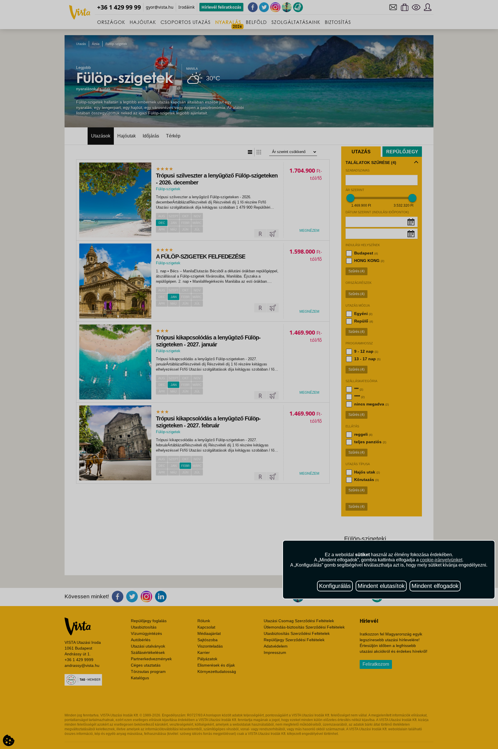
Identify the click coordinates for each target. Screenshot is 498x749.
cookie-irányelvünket (441, 559)
